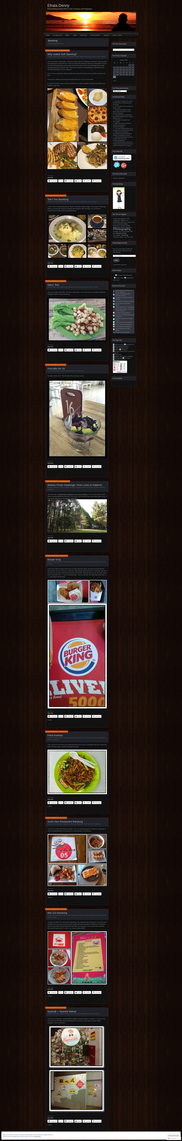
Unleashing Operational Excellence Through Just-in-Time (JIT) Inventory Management (123, 138)
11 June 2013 (62, 909)
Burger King (54, 559)
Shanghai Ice (129, 322)
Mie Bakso (131, 307)
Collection (116, 220)
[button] (67, 228)
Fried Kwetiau (55, 735)
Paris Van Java (87, 562)
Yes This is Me (128, 237)
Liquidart (122, 225)
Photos (71, 287)
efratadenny (54, 50)
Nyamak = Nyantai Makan (61, 1011)
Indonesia (64, 56)
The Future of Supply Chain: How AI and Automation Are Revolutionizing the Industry (123, 103)
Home (47, 35)
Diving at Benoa (126, 313)
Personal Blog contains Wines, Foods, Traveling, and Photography (69, 9)
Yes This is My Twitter (119, 174)
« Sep (114, 80)
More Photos (116, 280)
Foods (74, 824)
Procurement (126, 231)
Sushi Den (90, 824)
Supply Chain (117, 35)
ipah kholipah (119, 326)
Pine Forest (89, 487)
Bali (119, 218)
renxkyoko (118, 332)
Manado (128, 225)
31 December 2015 (64, 50)
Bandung (55, 56)
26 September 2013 (64, 481)
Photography (95, 35)
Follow (116, 260)
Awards (106, 35)
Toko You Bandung (57, 199)
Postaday (102, 487)
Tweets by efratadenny (118, 178)
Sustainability (116, 235)
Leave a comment (101, 56)
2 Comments (96, 1013)
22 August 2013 (63, 555)
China (127, 218)
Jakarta (129, 222)
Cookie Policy (37, 1136)
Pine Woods (96, 487)
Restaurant (103, 915)
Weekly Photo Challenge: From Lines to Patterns (74, 485)
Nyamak (78, 1013)
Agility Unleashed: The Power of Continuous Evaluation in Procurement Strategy (122, 125)
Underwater (116, 237)
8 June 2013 (62, 1007)
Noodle (75, 201)
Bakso (62, 201)
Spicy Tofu (53, 284)
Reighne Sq (119, 294)
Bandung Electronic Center (80, 737)
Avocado (62, 371)
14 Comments (55, 739)
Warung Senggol (83, 287)
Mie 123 (82, 915)
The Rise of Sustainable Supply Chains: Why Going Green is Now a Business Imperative (122, 111)
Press (120, 231)
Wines (68, 35)
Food (75, 35)
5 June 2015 (62, 281)
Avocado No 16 (56, 368)
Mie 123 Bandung (57, 913)
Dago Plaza (73, 1013)
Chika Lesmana (120, 322)
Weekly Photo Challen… (122, 309)
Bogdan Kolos (119, 290)
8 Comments (97, 824)
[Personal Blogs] (117, 358)
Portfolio (115, 231)
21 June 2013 (62, 818)
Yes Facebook (117, 378)
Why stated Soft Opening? (62, 54)
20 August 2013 (63, 731)
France (126, 220)
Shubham (118, 297)
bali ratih (118, 313)
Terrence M (118, 301)
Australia (115, 218)
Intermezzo (123, 222)
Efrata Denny (58, 5)
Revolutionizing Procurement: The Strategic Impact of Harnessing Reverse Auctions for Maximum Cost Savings (123, 144)
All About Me (57, 35)
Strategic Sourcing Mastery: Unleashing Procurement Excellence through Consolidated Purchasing (122, 133)
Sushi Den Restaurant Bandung (65, 821)
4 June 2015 (62, 364)
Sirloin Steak (126, 332)
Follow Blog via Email (119, 243)
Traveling (83, 35)
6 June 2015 (62, 195)
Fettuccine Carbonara (128, 301)
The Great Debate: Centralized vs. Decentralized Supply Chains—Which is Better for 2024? (123, 116)
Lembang (72, 487)
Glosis (94, 56)
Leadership (120, 224)
